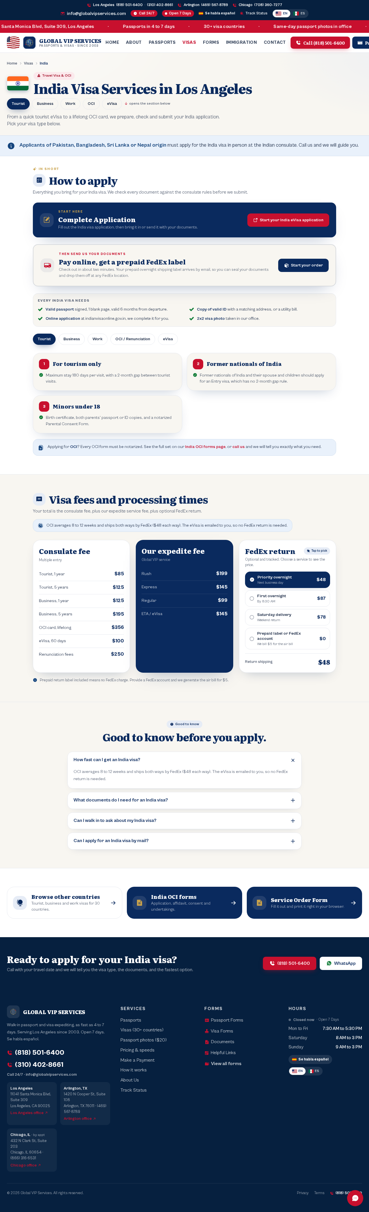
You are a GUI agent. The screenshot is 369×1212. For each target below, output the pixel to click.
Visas (189, 42)
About (134, 42)
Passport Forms (227, 1020)
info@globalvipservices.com (96, 13)
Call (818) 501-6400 (324, 42)
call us (238, 446)
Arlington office (78, 1118)
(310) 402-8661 (160, 5)
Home (112, 42)
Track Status (257, 13)
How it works (134, 1070)
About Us (130, 1080)
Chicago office (23, 1165)
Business (45, 103)
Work (70, 103)
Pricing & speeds (138, 1050)
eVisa (112, 103)
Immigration (241, 42)
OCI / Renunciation (132, 339)
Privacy (302, 1193)
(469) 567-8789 (214, 5)
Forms (211, 42)
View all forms (226, 1064)
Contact (275, 42)
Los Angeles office (27, 1113)
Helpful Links (223, 1053)
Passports (162, 42)
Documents (222, 1042)
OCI (91, 103)
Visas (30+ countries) (142, 1030)
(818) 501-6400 (129, 5)
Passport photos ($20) (144, 1040)
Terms (319, 1193)
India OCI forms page (205, 446)
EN (285, 13)
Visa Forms (222, 1031)
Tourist (18, 103)
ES (303, 13)
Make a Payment (138, 1060)
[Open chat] (355, 1198)
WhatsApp (345, 963)
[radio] (287, 580)
